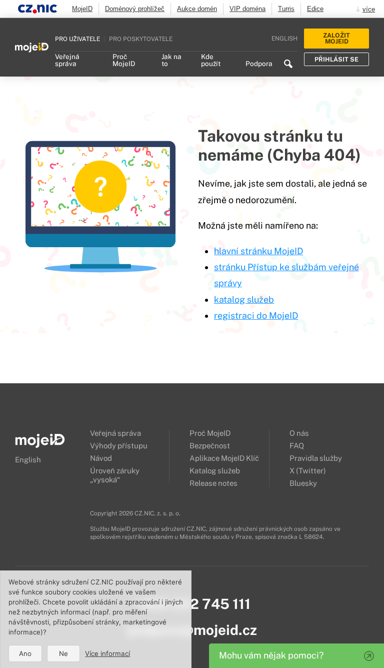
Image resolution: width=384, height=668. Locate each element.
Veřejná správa (67, 61)
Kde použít (210, 61)
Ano (25, 653)
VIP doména (248, 9)
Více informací (107, 653)
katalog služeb (244, 299)
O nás (299, 433)
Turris (286, 9)
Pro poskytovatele (140, 39)
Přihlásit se (336, 59)
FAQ (297, 445)
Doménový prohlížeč (134, 9)
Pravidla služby (316, 458)
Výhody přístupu (119, 445)
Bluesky (303, 483)
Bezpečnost (210, 445)
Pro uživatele (77, 39)
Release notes (214, 483)
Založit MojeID (336, 39)
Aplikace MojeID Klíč (224, 458)
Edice (315, 9)
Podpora (259, 64)
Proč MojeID (123, 61)
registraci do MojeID (256, 315)
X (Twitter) (308, 470)
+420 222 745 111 (192, 603)
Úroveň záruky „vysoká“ (115, 475)
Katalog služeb (215, 470)
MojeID (82, 9)
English (285, 38)
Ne (63, 653)
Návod (101, 458)
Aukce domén (197, 9)
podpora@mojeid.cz (192, 629)
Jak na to (172, 61)
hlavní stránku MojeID (258, 251)
